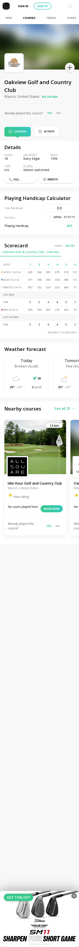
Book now (51, 509)
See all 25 (62, 408)
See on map (50, 97)
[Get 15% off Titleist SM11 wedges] (39, 919)
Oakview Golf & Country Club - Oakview (30, 252)
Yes (49, 113)
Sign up (42, 6)
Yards (58, 245)
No (58, 113)
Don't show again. (40, 943)
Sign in (23, 6)
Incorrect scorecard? (62, 332)
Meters (70, 245)
